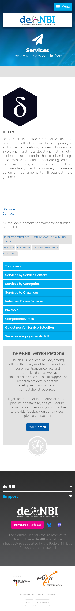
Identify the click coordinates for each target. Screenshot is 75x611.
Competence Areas (19, 319)
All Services (10, 253)
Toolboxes (13, 266)
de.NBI (9, 486)
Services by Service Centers (26, 275)
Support (10, 496)
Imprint (29, 602)
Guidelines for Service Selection (29, 327)
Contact (8, 213)
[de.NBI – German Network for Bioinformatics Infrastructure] (37, 516)
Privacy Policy (42, 602)
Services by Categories (22, 284)
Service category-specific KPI (27, 336)
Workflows (23, 247)
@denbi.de (27, 524)
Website (9, 209)
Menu (65, 6)
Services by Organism (21, 292)
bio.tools (11, 310)
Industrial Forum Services (24, 301)
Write (37, 427)
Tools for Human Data (45, 247)
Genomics (8, 247)
